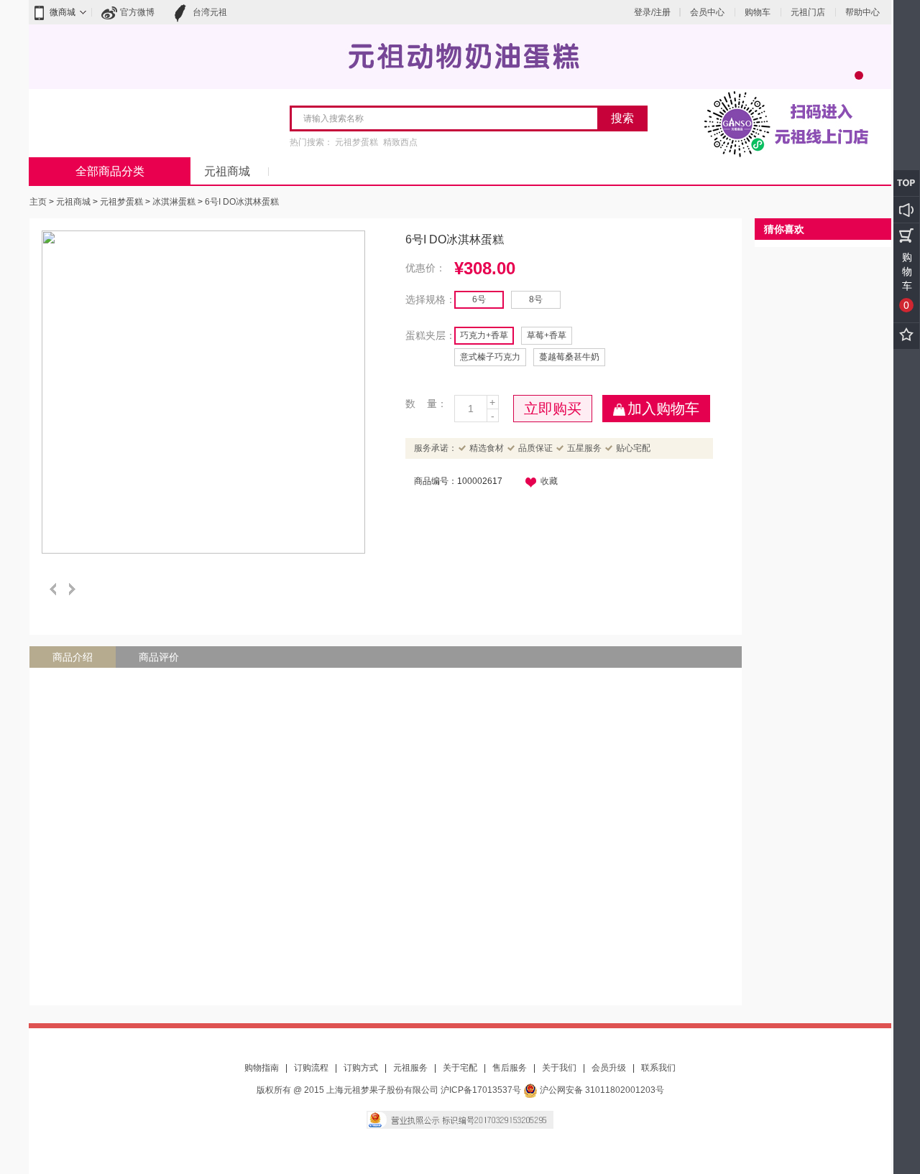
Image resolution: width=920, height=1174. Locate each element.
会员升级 (609, 1068)
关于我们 (559, 1068)
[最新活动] (906, 210)
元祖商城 (227, 171)
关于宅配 (460, 1068)
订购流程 (311, 1068)
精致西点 (400, 142)
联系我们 (658, 1068)
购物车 (757, 12)
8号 (536, 299)
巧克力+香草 (484, 335)
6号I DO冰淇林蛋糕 (242, 202)
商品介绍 (72, 657)
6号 (479, 299)
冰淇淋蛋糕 (174, 202)
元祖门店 (808, 12)
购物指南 (261, 1068)
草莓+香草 (546, 335)
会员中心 (707, 12)
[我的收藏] (906, 336)
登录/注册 (652, 12)
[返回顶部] (906, 183)
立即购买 (552, 408)
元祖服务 (410, 1068)
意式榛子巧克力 (490, 357)
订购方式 (361, 1068)
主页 (38, 202)
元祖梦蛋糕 (356, 142)
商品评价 (159, 657)
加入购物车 (663, 408)
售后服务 (509, 1068)
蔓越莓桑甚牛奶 (569, 357)
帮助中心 (862, 12)
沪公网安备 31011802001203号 (601, 1090)
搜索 (622, 118)
